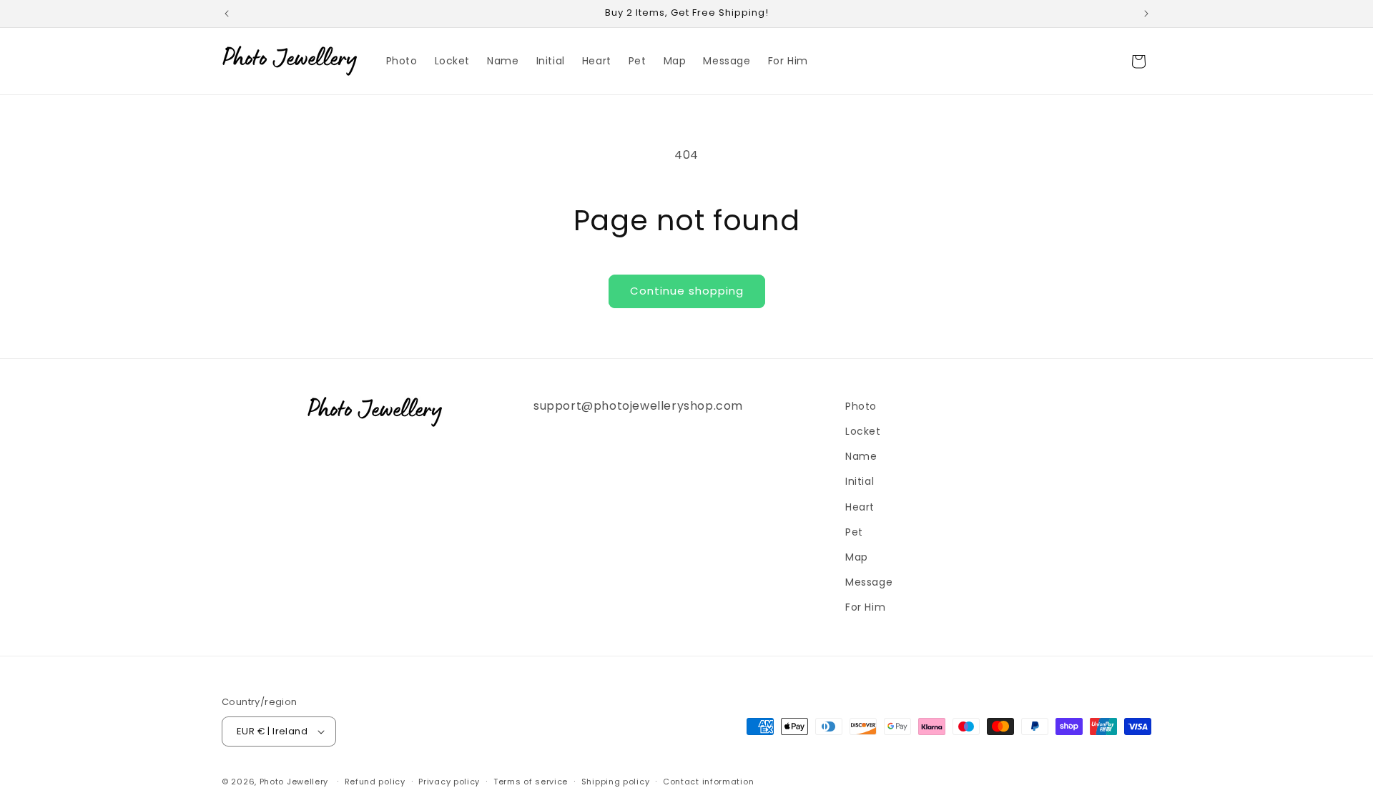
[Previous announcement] (226, 13)
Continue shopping (687, 290)
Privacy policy (449, 781)
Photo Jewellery (294, 781)
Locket (863, 431)
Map (856, 557)
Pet (854, 532)
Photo (861, 406)
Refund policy (375, 781)
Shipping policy (615, 781)
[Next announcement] (1146, 13)
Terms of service (530, 781)
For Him (865, 607)
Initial (859, 481)
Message (868, 582)
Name (861, 456)
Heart (860, 507)
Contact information (708, 781)
